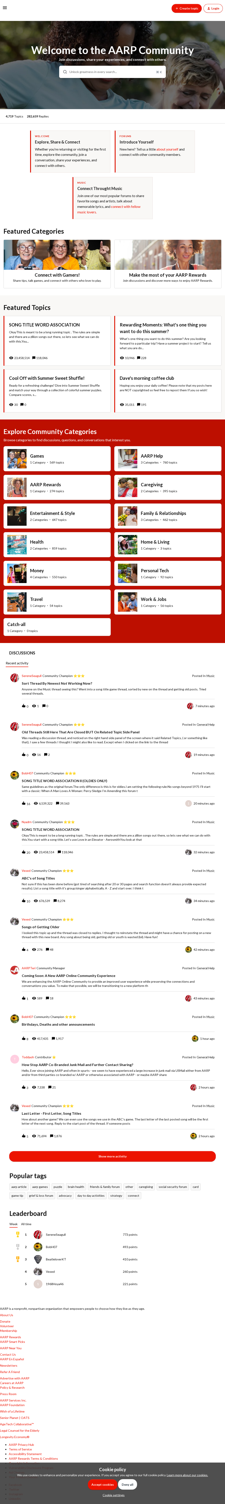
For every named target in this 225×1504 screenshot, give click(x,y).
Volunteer (7, 1326)
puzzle (58, 1187)
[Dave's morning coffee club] (167, 390)
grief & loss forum (41, 1195)
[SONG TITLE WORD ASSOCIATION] (57, 341)
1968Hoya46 (55, 1284)
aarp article (19, 1187)
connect (133, 1195)
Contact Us (8, 1354)
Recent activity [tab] (17, 663)
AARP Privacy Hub (21, 1444)
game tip (17, 1195)
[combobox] (112, 72)
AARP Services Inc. (13, 1400)
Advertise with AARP (14, 1378)
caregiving (146, 1187)
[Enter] (63, 72)
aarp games (40, 1187)
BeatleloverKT (56, 1259)
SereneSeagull (32, 675)
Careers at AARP (12, 1383)
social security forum (173, 1187)
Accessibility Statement (25, 1454)
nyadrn (27, 822)
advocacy (65, 1195)
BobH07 (27, 773)
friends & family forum (105, 1187)
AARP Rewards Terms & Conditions (33, 1458)
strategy (116, 1195)
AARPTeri (29, 968)
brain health (76, 1187)
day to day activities (91, 1195)
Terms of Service (20, 1449)
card (196, 1187)
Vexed (26, 870)
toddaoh (28, 1057)
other (129, 1187)
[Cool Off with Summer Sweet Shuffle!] (57, 390)
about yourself (167, 149)
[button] (112, 1495)
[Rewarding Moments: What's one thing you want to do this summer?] (167, 341)
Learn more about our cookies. (187, 1475)
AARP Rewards (10, 1337)
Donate (5, 1321)
